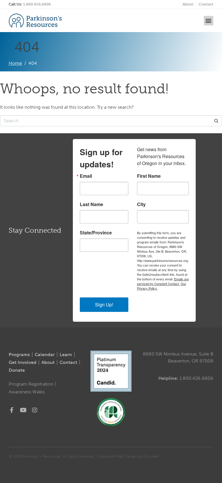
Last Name (91, 204)
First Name (149, 176)
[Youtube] (23, 410)
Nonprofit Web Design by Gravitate (128, 456)
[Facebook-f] (11, 410)
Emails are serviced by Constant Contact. (163, 281)
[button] (208, 20)
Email (86, 176)
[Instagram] (35, 410)
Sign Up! (104, 304)
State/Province (96, 232)
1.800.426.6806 (37, 4)
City (141, 204)
